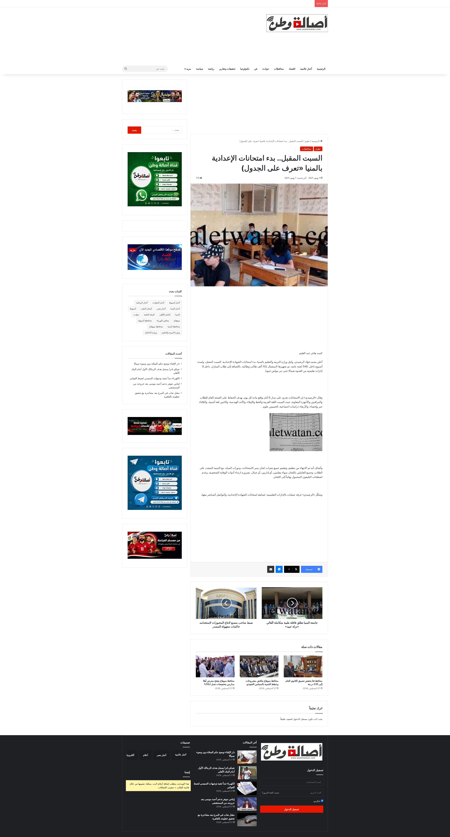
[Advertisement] (190, 35)
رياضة (211, 68)
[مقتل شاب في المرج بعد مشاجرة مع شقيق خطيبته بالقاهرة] (247, 819)
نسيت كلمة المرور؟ (270, 792)
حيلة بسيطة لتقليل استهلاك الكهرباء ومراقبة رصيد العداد (286, 3)
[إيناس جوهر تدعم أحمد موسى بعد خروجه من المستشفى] (247, 804)
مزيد (188, 68)
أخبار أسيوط (174, 302)
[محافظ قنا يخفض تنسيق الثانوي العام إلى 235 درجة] (303, 666)
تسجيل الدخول (291, 809)
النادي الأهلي (164, 314)
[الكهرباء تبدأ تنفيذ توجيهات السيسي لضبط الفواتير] (247, 788)
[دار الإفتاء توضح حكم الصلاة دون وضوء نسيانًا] (247, 757)
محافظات (279, 68)
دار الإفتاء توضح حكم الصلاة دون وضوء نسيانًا (157, 363)
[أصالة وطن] (297, 23)
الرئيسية (321, 68)
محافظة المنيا (174, 326)
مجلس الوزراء (163, 320)
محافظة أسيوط (145, 320)
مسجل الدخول (300, 719)
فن (255, 68)
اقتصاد (292, 68)
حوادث (265, 68)
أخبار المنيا (175, 308)
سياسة (199, 68)
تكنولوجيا (244, 68)
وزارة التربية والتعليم (171, 332)
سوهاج (177, 320)
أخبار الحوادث (158, 302)
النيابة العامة (149, 314)
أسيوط (133, 308)
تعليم (307, 141)
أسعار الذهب (146, 308)
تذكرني (317, 801)
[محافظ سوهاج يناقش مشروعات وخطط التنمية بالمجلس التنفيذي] (259, 666)
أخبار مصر (161, 308)
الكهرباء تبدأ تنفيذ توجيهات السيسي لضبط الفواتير (155, 378)
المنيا (177, 314)
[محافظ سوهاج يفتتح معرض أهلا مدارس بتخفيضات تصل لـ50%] (215, 666)
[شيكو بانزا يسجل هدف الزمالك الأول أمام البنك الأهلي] (247, 772)
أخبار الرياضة (141, 302)
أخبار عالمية (306, 68)
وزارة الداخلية (151, 332)
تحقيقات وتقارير (227, 68)
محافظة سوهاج (156, 326)
